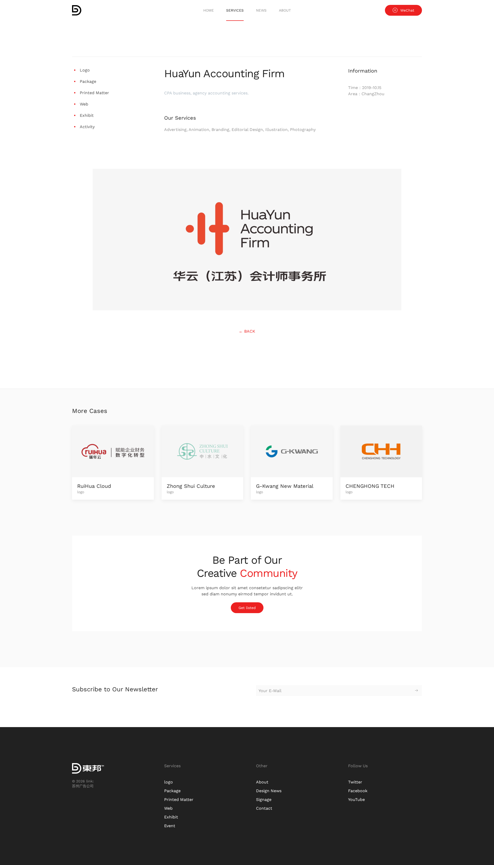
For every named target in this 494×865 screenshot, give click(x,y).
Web (168, 808)
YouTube (356, 799)
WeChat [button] (407, 10)
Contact (264, 808)
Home (208, 10)
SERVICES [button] (235, 10)
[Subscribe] (416, 690)
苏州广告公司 (83, 786)
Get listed (247, 608)
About (285, 10)
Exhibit (171, 817)
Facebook (357, 790)
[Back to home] (76, 10)
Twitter (355, 782)
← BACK (247, 331)
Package (172, 790)
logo (168, 782)
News (261, 10)
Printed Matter (178, 799)
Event (169, 825)
